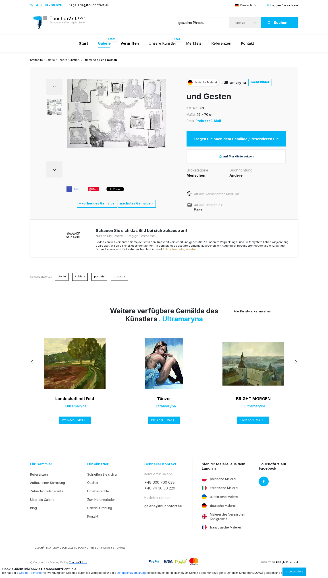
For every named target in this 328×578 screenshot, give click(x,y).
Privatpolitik (107, 547)
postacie (119, 276)
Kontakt (247, 43)
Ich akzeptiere (294, 571)
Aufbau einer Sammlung (47, 483)
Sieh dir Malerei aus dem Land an (223, 466)
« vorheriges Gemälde (96, 203)
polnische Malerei (223, 479)
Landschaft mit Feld (74, 398)
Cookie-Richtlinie (30, 572)
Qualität (92, 483)
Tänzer (164, 398)
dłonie (62, 276)
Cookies (121, 547)
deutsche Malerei (223, 506)
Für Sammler (41, 464)
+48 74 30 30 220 (159, 488)
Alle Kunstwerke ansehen (252, 311)
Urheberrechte (98, 491)
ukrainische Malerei (224, 497)
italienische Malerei (224, 488)
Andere (236, 175)
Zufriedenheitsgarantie (179, 249)
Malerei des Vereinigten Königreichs (227, 516)
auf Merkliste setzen (238, 156)
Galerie (50, 60)
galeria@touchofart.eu (91, 5)
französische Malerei (225, 527)
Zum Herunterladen (101, 500)
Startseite (36, 60)
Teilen (77, 189)
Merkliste (193, 43)
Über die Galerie (42, 500)
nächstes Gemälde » (136, 203)
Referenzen (221, 43)
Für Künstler (98, 464)
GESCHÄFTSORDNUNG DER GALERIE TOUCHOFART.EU (66, 547)
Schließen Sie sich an (102, 474)
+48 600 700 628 (47, 5)
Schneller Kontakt (160, 464)
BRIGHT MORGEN (253, 398)
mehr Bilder (260, 82)
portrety (99, 276)
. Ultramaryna (89, 60)
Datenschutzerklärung (131, 572)
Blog (33, 508)
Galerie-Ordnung (99, 508)
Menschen (196, 175)
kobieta (80, 276)
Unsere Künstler (162, 43)
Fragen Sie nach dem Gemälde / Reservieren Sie (236, 139)
